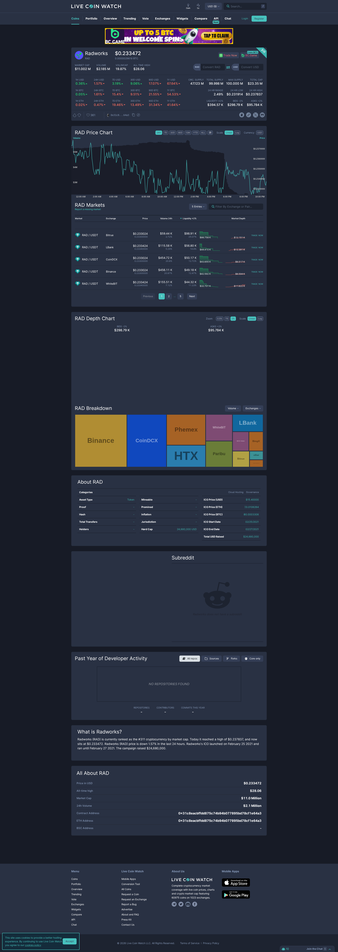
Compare (76, 914)
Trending (76, 894)
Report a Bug (129, 904)
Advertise (126, 909)
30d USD (135, 79)
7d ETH (116, 101)
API (73, 919)
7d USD (116, 79)
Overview (76, 889)
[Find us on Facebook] (194, 904)
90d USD (154, 79)
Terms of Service (189, 943)
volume (101, 65)
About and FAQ (130, 914)
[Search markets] (212, 207)
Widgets (76, 909)
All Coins (126, 889)
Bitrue (110, 235)
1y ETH (171, 101)
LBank (110, 247)
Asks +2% (256, 101)
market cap (82, 65)
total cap (256, 79)
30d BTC (135, 90)
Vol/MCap (122, 65)
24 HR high (255, 90)
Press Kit (126, 919)
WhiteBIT (111, 283)
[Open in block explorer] (138, 115)
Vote (73, 899)
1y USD (171, 79)
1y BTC (171, 90)
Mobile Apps (128, 878)
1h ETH (80, 101)
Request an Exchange (134, 899)
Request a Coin (130, 894)
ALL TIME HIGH (141, 65)
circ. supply (196, 79)
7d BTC (116, 90)
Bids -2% (238, 101)
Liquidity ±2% (215, 101)
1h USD (80, 79)
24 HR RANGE (215, 90)
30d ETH (135, 101)
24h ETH (99, 101)
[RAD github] (262, 115)
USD (212, 6)
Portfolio (76, 884)
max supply (235, 79)
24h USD (99, 79)
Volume (232, 408)
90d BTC (153, 90)
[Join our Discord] (187, 904)
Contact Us (127, 924)
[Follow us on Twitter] (181, 904)
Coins (74, 878)
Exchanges (252, 408)
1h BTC (79, 90)
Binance (111, 271)
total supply (214, 79)
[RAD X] (255, 115)
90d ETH (153, 101)
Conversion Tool (130, 884)
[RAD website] (248, 115)
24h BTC (99, 90)
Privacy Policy (211, 943)
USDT (94, 235)
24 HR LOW (236, 90)
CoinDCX (111, 259)
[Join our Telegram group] (175, 904)
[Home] (194, 880)
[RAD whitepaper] (241, 115)
